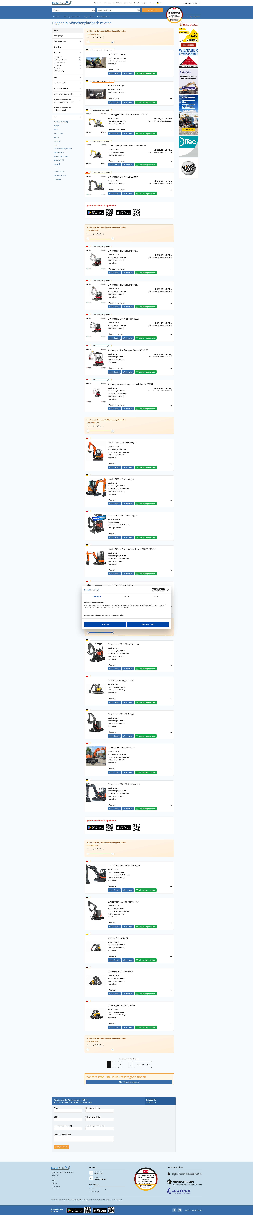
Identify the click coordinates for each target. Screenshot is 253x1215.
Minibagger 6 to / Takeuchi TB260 (123, 250)
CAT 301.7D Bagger (116, 54)
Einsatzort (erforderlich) (63, 1126)
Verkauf (152, 3)
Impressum (55, 1189)
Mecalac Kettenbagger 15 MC (121, 680)
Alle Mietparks (109, 3)
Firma (56, 1108)
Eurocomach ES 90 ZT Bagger (121, 714)
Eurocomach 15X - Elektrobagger (122, 515)
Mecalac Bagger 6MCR (118, 938)
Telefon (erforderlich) (93, 1117)
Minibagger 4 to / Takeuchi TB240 (123, 284)
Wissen (54, 1183)
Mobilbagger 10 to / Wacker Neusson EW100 (128, 114)
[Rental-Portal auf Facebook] (174, 1210)
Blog (53, 1180)
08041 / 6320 (151, 1102)
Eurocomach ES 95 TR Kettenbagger (124, 865)
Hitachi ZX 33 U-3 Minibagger (121, 479)
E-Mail (56, 1117)
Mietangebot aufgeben (191, 3)
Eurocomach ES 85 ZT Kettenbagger (124, 784)
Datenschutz (56, 1186)
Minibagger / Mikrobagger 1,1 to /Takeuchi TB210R (130, 384)
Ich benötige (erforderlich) (95, 1126)
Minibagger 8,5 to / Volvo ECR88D (123, 176)
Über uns (55, 1175)
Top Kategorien (195, 17)
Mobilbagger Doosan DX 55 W (121, 747)
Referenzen (128, 3)
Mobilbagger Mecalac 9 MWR (121, 971)
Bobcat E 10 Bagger (116, 85)
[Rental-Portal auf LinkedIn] (180, 1210)
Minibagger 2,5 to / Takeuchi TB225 (123, 318)
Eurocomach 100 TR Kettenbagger (123, 901)
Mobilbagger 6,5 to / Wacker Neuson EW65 (127, 145)
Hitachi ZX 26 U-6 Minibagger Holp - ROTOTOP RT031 (132, 549)
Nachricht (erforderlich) (62, 1135)
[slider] (88, 42)
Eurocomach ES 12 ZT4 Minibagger (123, 644)
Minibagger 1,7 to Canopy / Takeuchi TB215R (128, 350)
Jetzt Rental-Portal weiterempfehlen (63, 1172)
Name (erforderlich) (92, 1108)
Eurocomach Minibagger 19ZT (121, 585)
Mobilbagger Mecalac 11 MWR (121, 1005)
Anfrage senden (61, 1147)
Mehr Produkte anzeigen (129, 1082)
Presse (54, 1178)
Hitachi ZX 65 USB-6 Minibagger (122, 442)
